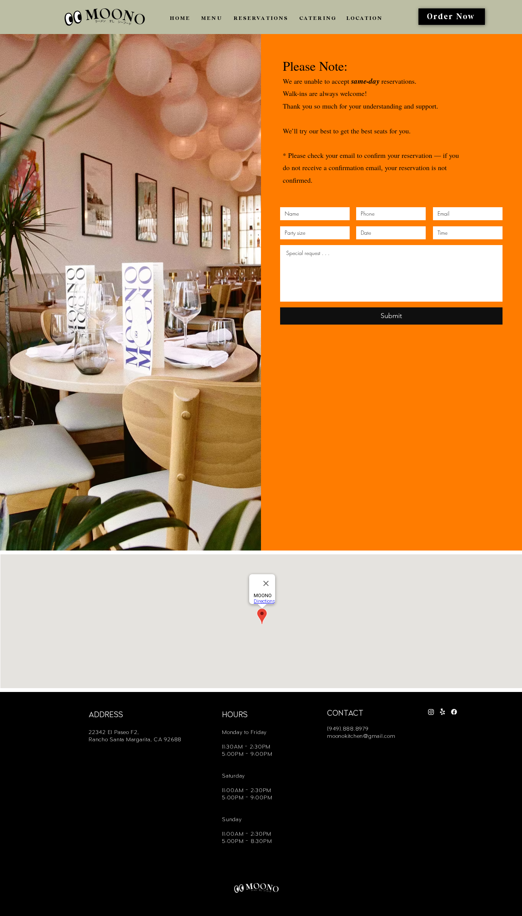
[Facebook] (454, 712)
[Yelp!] (442, 712)
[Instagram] (431, 712)
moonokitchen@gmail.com (361, 735)
